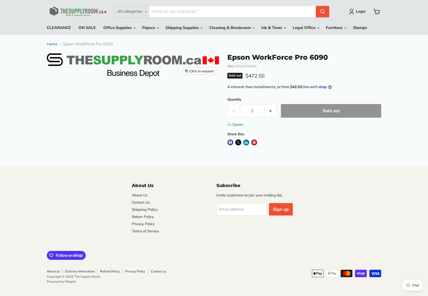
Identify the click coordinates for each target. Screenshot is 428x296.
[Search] (322, 11)
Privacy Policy (143, 223)
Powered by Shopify (61, 281)
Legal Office (305, 27)
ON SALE (87, 27)
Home (52, 44)
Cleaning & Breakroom (230, 27)
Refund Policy (110, 271)
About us (53, 271)
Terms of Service (145, 231)
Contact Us (141, 202)
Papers (149, 27)
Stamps (360, 27)
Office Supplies (118, 27)
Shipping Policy (145, 209)
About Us (139, 195)
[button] (358, 12)
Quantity (234, 100)
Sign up (281, 209)
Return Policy (143, 216)
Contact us (158, 271)
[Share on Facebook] (230, 142)
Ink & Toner (272, 27)
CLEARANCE (59, 27)
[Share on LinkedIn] (246, 142)
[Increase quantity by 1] (270, 111)
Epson (238, 124)
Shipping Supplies (182, 27)
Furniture (335, 27)
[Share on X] (238, 142)
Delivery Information (80, 271)
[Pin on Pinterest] (254, 142)
